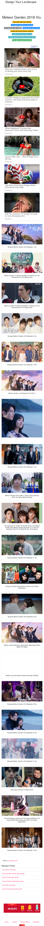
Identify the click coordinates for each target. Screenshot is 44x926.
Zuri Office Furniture (9, 885)
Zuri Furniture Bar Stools (10, 877)
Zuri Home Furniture (9, 870)
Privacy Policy (25, 922)
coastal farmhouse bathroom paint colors (22, 37)
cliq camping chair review (13, 28)
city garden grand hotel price (22, 40)
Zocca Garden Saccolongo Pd (12, 889)
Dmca (7, 922)
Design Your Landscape (21, 2)
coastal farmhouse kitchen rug (22, 34)
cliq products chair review (31, 28)
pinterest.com (13, 860)
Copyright (36, 922)
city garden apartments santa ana (22, 25)
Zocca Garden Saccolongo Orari (12, 881)
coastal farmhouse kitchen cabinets (22, 31)
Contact (14, 922)
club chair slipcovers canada (22, 22)
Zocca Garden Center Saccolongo (13, 873)
